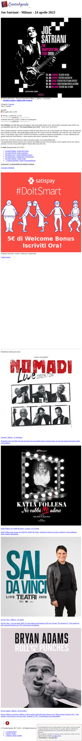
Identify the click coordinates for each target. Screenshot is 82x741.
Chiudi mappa (5, 257)
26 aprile (16, 153)
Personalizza (43, 737)
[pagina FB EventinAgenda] (7, 723)
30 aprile (15, 159)
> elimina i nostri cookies (13, 735)
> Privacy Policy (10, 734)
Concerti (11, 104)
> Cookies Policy (11, 732)
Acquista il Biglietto (7, 168)
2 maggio (20, 160)
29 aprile (19, 157)
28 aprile (18, 155)
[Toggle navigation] (30, 7)
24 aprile (17, 151)
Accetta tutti (53, 737)
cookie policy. (57, 735)
